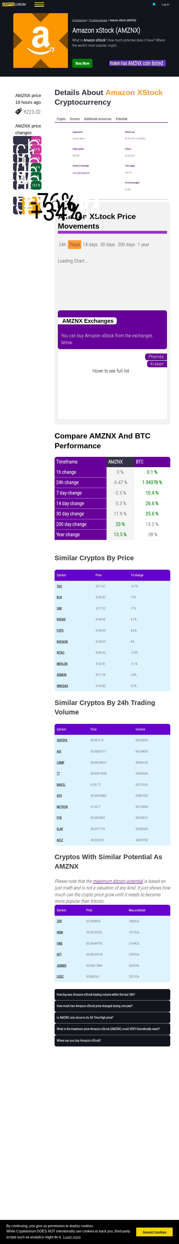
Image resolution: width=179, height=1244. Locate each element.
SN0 (59, 608)
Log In (165, 4)
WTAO (60, 652)
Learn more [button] (72, 1237)
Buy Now (82, 63)
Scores (75, 119)
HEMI (60, 932)
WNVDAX (62, 686)
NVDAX (61, 619)
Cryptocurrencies (98, 20)
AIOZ (60, 840)
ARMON (61, 675)
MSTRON (62, 807)
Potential (121, 119)
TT (58, 773)
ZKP (59, 921)
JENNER (61, 965)
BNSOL (61, 784)
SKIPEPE (62, 740)
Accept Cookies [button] (154, 1232)
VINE (59, 943)
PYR (59, 818)
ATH (59, 795)
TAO (59, 586)
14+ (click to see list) (81, 172)
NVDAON (62, 641)
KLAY (60, 829)
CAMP (60, 762)
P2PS (60, 630)
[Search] (154, 5)
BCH (59, 597)
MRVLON (62, 664)
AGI (59, 751)
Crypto (61, 119)
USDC (60, 976)
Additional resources (98, 119)
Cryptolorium (79, 20)
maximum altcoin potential (118, 881)
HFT (59, 954)
